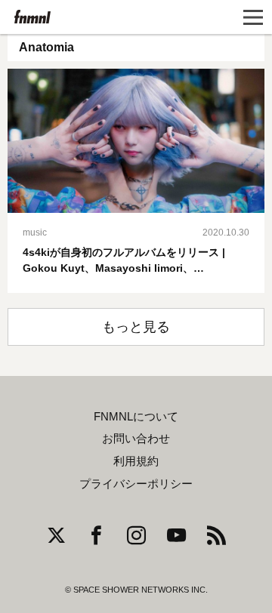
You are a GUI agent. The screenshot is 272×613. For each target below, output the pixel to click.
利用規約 (136, 461)
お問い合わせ (136, 439)
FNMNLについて (136, 417)
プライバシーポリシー (136, 484)
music (35, 232)
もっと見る (136, 326)
